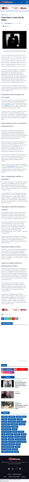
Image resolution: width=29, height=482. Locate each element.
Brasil (24, 416)
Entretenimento (6, 429)
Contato (23, 476)
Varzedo (15, 449)
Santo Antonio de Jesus (8, 444)
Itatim (14, 431)
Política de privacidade (14, 476)
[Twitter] (5, 26)
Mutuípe (4, 436)
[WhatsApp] (8, 26)
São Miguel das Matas (7, 446)
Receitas (11, 439)
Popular (8, 377)
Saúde (10, 314)
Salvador (4, 441)
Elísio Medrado (6, 426)
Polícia (23, 436)
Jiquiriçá (21, 431)
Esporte (14, 429)
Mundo (23, 434)
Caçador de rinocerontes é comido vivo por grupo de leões (21, 406)
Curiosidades (5, 424)
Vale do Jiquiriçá (6, 449)
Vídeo (16, 451)
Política (4, 439)
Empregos (14, 426)
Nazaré (17, 436)
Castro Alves (12, 419)
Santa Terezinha (21, 441)
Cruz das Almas (21, 421)
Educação (22, 424)
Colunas (11, 14)
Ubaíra (17, 446)
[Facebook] (3, 26)
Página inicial (4, 14)
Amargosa (11, 416)
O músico (17, 393)
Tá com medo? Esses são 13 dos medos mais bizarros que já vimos (21, 385)
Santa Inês (12, 441)
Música (11, 436)
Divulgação (14, 424)
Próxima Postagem (22, 361)
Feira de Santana (6, 431)
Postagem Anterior (6, 361)
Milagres (17, 434)
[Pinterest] (13, 318)
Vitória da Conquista (7, 451)
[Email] (16, 318)
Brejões (4, 419)
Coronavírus (12, 421)
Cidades (20, 419)
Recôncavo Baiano (20, 439)
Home (5, 476)
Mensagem (9, 434)
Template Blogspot (16, 474)
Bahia (18, 416)
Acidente (4, 416)
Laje (3, 434)
